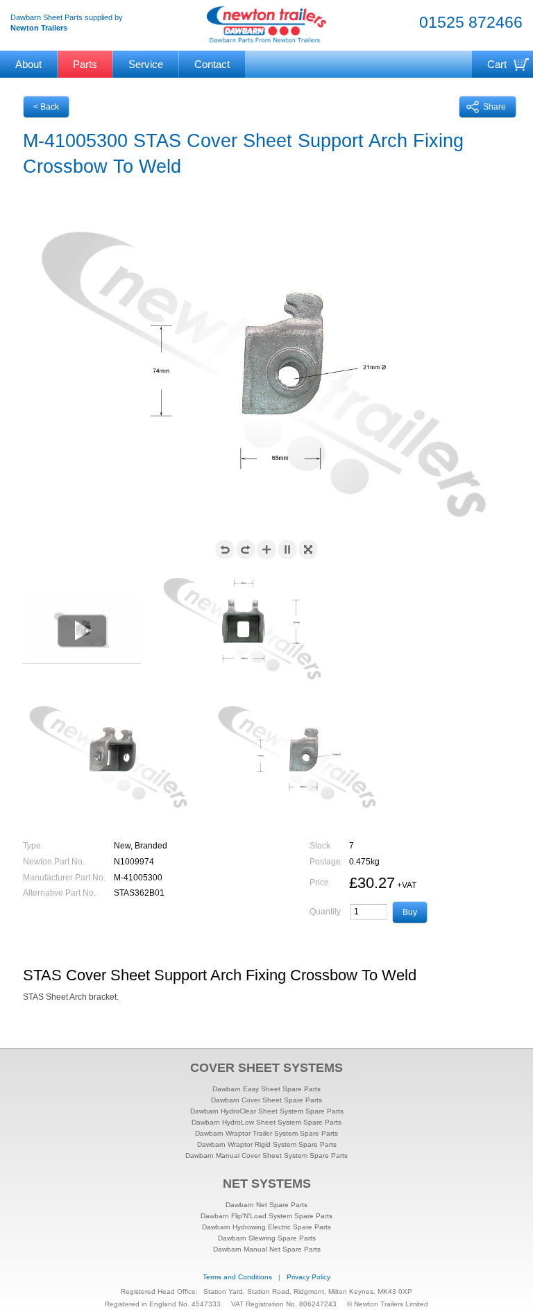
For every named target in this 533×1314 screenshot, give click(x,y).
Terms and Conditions (237, 1277)
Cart (497, 64)
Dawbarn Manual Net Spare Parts (267, 1249)
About (28, 64)
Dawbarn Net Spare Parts (266, 1205)
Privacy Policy (308, 1277)
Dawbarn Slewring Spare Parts (267, 1238)
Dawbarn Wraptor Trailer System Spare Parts (266, 1133)
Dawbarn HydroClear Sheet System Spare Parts (267, 1111)
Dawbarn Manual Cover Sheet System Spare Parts (266, 1155)
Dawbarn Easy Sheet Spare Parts (266, 1089)
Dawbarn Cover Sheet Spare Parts (266, 1100)
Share (494, 107)
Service (145, 64)
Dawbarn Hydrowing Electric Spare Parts (266, 1227)
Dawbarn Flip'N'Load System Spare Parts (266, 1216)
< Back (46, 107)
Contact (212, 64)
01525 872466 (471, 22)
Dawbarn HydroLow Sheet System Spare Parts (266, 1122)
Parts (85, 64)
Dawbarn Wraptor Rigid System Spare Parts (267, 1144)
